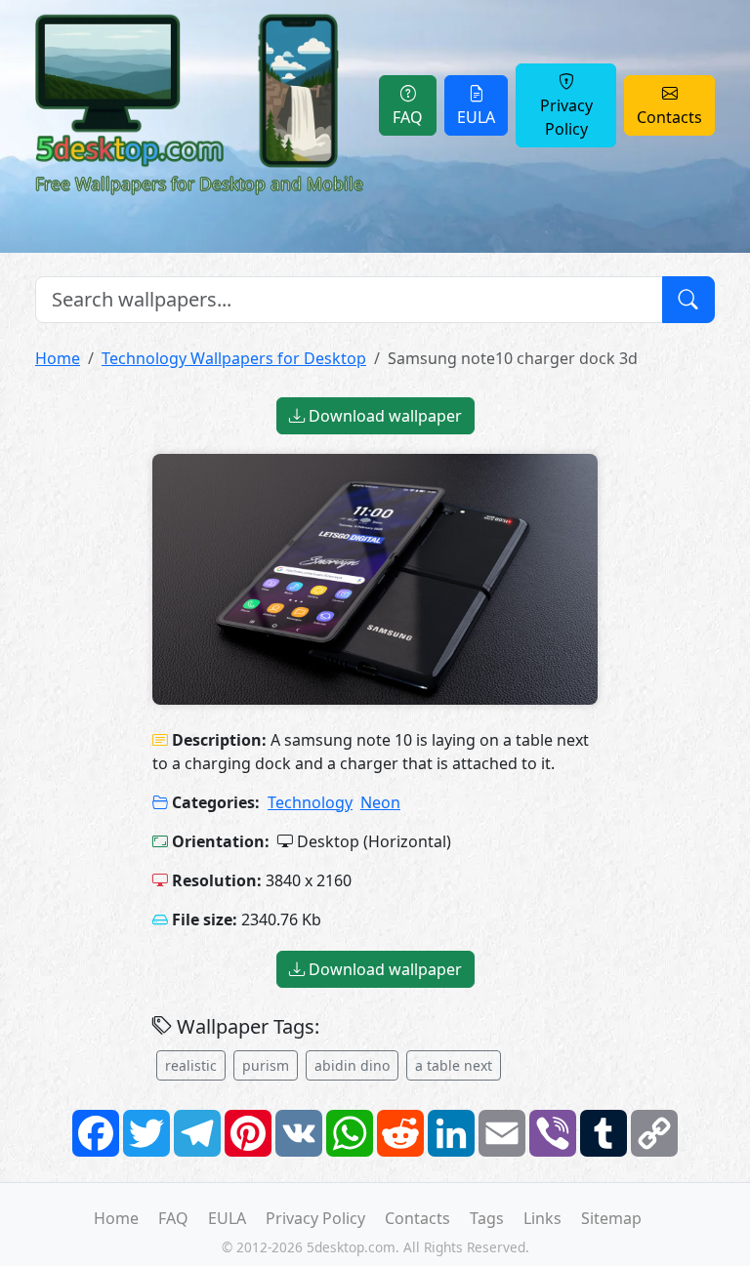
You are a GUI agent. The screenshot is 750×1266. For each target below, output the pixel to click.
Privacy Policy (566, 117)
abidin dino (352, 1065)
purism (265, 1065)
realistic (191, 1065)
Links (542, 1218)
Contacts (669, 117)
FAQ (408, 117)
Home (57, 358)
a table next (453, 1065)
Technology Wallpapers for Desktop (234, 358)
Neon (380, 802)
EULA (476, 117)
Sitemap (611, 1218)
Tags (487, 1218)
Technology (310, 802)
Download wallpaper (383, 416)
